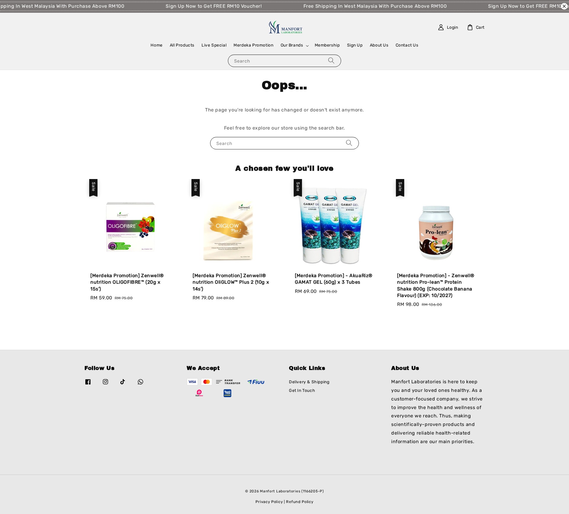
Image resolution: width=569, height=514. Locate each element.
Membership (327, 45)
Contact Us (407, 45)
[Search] (331, 60)
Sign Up (355, 45)
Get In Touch (302, 390)
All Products (182, 45)
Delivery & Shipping (309, 381)
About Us (379, 45)
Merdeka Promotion (253, 45)
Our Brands (292, 45)
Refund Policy (299, 501)
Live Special (214, 45)
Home (156, 45)
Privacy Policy (269, 501)
